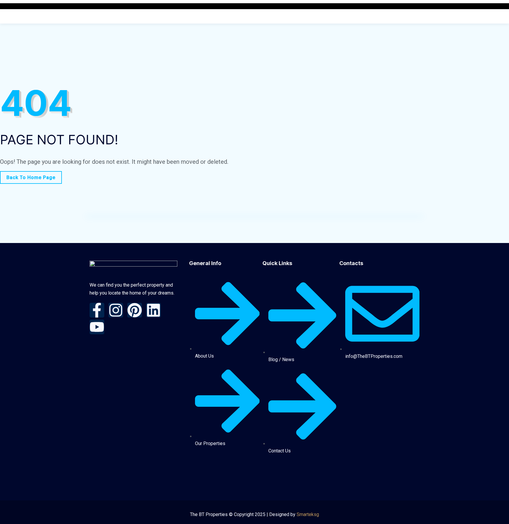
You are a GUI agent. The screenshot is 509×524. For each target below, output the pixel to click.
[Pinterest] (134, 310)
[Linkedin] (153, 310)
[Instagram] (115, 310)
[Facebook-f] (97, 310)
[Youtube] (97, 327)
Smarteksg (308, 514)
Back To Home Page (30, 177)
